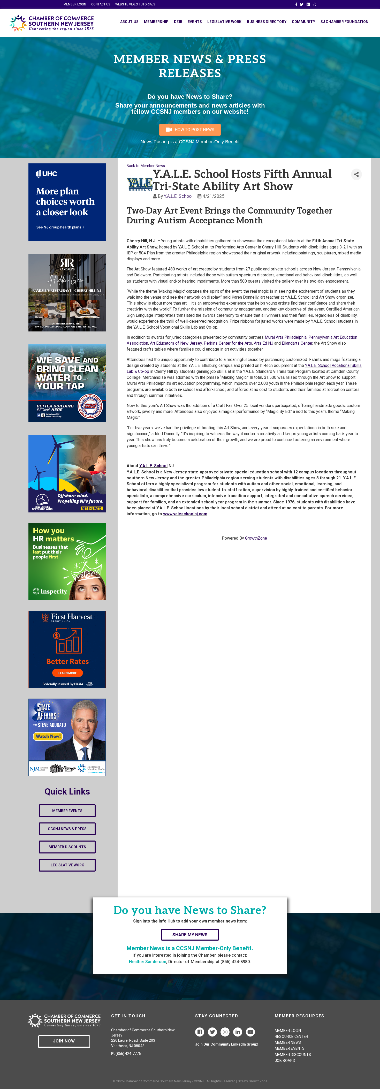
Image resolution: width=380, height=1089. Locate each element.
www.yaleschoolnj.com (185, 513)
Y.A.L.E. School (178, 196)
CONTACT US (100, 4)
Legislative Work (224, 22)
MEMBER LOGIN (75, 4)
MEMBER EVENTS (290, 1048)
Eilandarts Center (297, 343)
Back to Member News (146, 166)
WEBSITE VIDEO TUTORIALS (135, 4)
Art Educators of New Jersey (176, 343)
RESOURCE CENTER (291, 1036)
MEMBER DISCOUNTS (293, 1055)
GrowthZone (256, 538)
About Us (129, 22)
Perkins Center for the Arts (228, 343)
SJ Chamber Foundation (344, 22)
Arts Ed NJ (263, 343)
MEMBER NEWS (288, 1042)
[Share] (356, 174)
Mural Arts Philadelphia (286, 337)
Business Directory (266, 22)
